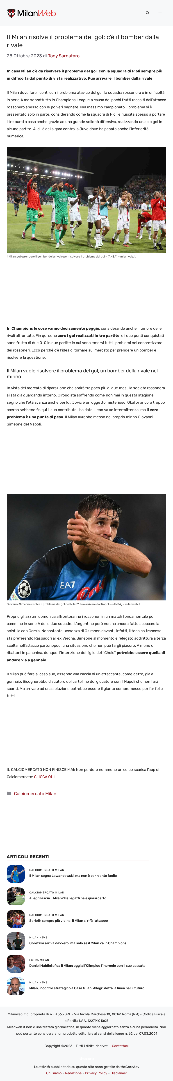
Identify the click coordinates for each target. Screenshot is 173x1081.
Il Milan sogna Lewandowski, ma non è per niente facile (73, 876)
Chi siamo (54, 1073)
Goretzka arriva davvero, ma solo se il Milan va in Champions (77, 943)
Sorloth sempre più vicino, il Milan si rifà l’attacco (68, 921)
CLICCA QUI (44, 776)
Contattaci (120, 1046)
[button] (147, 13)
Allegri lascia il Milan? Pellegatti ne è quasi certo (67, 898)
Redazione (73, 1073)
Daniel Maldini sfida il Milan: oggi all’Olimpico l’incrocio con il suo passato (87, 966)
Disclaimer (119, 1073)
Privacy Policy (96, 1073)
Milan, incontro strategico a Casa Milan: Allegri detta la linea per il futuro (86, 988)
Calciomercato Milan (35, 793)
